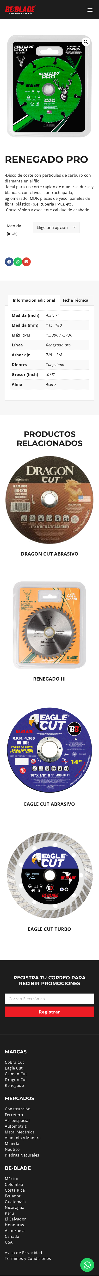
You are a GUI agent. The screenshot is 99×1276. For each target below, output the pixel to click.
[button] (90, 10)
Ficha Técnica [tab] (75, 300)
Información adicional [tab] (34, 300)
